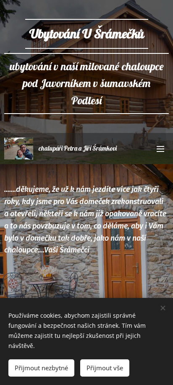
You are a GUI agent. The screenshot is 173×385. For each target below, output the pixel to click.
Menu (160, 148)
